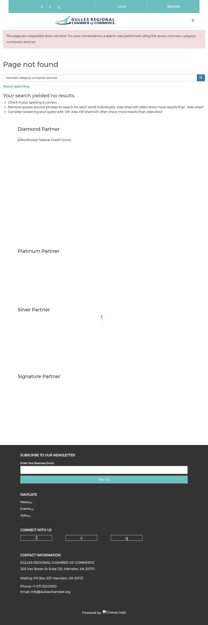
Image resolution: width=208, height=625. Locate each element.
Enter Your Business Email (37, 463)
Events (25, 509)
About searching (16, 86)
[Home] (85, 20)
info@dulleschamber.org (50, 592)
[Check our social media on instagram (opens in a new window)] (60, 7)
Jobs (24, 515)
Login (121, 6)
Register (173, 6)
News (24, 502)
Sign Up (103, 479)
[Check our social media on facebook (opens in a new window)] (43, 7)
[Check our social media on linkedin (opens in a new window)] (52, 7)
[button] (201, 35)
